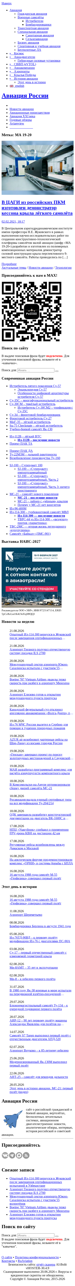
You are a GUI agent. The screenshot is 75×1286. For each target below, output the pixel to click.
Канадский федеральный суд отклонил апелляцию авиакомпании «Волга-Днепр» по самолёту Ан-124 (41, 711)
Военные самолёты (31, 17)
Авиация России (25, 95)
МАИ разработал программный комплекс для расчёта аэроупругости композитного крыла (41, 771)
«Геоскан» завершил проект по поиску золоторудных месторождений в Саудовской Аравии (40, 756)
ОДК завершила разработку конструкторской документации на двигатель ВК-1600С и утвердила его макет (40, 816)
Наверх (7, 3)
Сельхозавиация (37, 39)
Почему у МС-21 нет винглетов (39, 505)
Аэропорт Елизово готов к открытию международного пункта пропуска (35, 696)
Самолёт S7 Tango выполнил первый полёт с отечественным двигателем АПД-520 (40, 1037)
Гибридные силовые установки (39, 60)
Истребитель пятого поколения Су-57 (35, 386)
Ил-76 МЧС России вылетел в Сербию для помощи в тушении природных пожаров (39, 726)
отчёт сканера (45, 1264)
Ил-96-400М (18, 508)
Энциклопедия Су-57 (32, 389)
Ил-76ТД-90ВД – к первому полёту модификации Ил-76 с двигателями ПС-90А (40, 939)
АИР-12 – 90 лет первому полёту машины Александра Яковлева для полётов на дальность (38, 1022)
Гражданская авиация (32, 13)
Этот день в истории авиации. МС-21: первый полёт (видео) (41, 1090)
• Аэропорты (20, 71)
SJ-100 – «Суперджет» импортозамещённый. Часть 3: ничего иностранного (44, 487)
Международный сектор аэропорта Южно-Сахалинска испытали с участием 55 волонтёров (39, 666)
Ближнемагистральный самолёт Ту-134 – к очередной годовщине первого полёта (39, 1007)
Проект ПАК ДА (21, 450)
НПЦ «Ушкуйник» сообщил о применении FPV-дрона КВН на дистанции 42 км (39, 831)
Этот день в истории (32, 82)
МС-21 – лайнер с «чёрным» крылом (43, 501)
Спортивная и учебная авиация (39, 46)
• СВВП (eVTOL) (23, 64)
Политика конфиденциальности (37, 1257)
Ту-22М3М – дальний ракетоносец (33, 454)
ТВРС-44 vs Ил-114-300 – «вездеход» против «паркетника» (43, 521)
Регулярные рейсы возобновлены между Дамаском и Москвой (37, 846)
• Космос (17, 53)
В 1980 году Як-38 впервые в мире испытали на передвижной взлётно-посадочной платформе (40, 992)
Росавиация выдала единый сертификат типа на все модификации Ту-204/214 (40, 801)
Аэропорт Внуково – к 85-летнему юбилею (39, 1050)
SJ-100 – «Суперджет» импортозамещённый (33, 470)
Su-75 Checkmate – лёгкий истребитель (36, 425)
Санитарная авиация (40, 35)
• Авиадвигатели (22, 57)
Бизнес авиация (28, 42)
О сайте (7, 1257)
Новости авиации (22, 109)
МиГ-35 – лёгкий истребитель (30, 422)
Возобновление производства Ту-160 (35, 458)
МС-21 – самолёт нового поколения (34, 494)
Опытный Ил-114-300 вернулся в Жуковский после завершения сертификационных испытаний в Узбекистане (40, 636)
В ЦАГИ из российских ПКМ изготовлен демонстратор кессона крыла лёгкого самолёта (37, 208)
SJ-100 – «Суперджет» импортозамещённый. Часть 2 (38, 477)
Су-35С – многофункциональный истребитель (41, 400)
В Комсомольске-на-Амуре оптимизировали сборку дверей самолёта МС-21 (40, 786)
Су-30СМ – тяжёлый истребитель (32, 404)
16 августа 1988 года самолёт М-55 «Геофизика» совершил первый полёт (35, 876)
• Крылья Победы (23, 75)
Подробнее (9, 264)
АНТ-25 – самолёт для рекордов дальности (39, 1077)
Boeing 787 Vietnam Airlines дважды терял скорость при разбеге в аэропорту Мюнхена (39, 681)
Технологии (63, 267)
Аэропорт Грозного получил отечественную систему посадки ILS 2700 (40, 651)
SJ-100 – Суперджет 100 (26, 465)
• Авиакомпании (22, 67)
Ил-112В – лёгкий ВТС (25, 436)
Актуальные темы (14, 267)
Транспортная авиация (33, 28)
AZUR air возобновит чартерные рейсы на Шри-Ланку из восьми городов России (39, 741)
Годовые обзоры (21, 120)
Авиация (16, 10)
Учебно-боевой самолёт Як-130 (31, 429)
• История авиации (24, 78)
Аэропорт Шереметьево (26, 914)
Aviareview (17, 123)
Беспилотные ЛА (29, 49)
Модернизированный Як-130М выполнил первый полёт (38, 1063)
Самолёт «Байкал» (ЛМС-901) (30, 533)
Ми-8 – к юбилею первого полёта (32, 979)
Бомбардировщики (38, 24)
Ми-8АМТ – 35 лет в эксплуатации (34, 967)
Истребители (34, 21)
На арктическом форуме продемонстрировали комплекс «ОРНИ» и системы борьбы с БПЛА (41, 861)
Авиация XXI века (22, 116)
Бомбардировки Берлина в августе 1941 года (40, 926)
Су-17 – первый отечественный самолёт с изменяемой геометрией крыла (38, 954)
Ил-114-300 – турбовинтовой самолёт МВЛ (39, 512)
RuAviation (25, 1261)
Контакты (8, 1261)
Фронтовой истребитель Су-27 (31, 418)
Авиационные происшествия (30, 112)
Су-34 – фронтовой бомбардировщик (35, 414)
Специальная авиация (33, 31)
